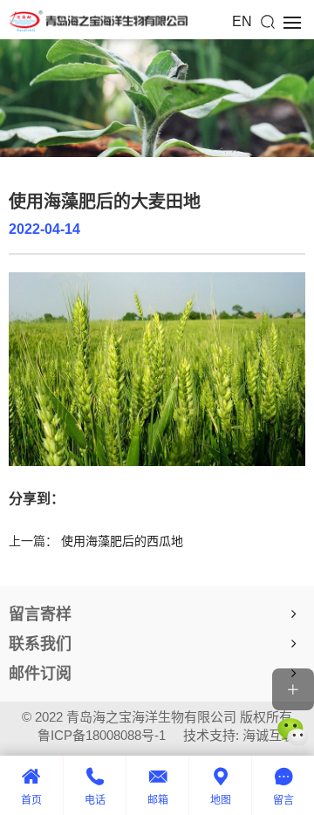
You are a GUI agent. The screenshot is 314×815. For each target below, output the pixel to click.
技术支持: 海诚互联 (239, 735)
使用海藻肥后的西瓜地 (122, 541)
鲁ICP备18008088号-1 (102, 735)
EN (242, 21)
